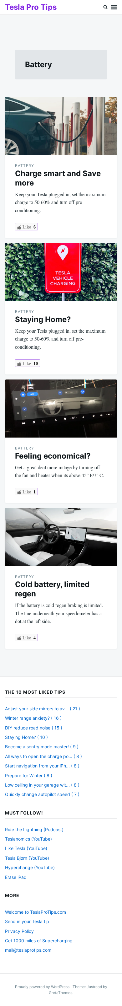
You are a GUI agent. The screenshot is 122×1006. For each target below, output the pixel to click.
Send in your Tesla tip (27, 921)
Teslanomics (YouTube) (28, 839)
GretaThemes (60, 992)
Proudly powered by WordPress (42, 986)
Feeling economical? (53, 455)
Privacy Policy (19, 931)
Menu (114, 7)
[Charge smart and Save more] (61, 126)
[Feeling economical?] (61, 408)
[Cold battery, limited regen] (61, 537)
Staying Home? (43, 319)
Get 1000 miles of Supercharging (39, 940)
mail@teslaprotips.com (28, 950)
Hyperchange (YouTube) (30, 867)
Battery (24, 165)
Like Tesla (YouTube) (26, 848)
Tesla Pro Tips (31, 7)
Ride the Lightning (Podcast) (34, 829)
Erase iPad (16, 877)
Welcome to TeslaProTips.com (35, 912)
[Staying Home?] (61, 272)
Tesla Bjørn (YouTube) (27, 858)
